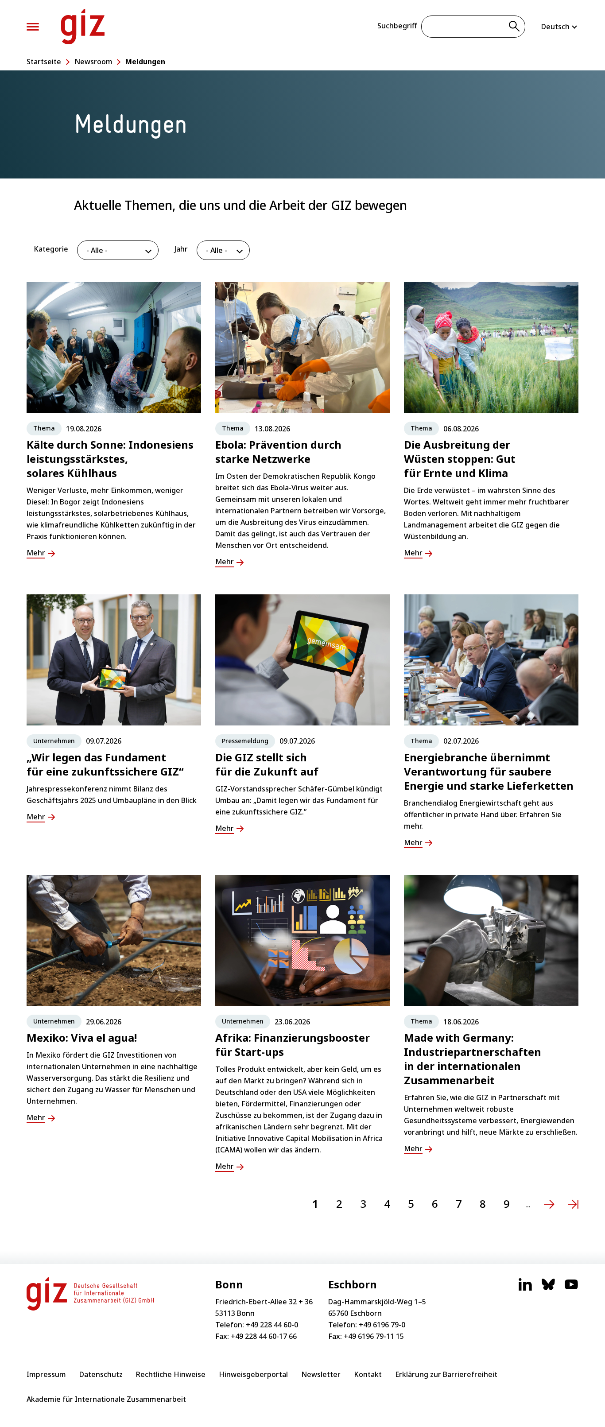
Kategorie (51, 249)
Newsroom (93, 61)
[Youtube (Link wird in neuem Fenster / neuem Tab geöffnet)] (571, 1289)
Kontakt (368, 1374)
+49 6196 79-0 (382, 1325)
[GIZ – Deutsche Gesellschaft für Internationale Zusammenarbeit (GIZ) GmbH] (83, 26)
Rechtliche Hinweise (171, 1374)
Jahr (181, 249)
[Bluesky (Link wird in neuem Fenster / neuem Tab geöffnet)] (548, 1289)
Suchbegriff (397, 26)
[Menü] (32, 27)
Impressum (46, 1374)
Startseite (44, 61)
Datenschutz (101, 1374)
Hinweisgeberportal (253, 1374)
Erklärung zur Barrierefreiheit (446, 1374)
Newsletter (321, 1374)
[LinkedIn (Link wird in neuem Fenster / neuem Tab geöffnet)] (525, 1289)
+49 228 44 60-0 (272, 1325)
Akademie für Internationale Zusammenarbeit (106, 1399)
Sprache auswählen (559, 26)
